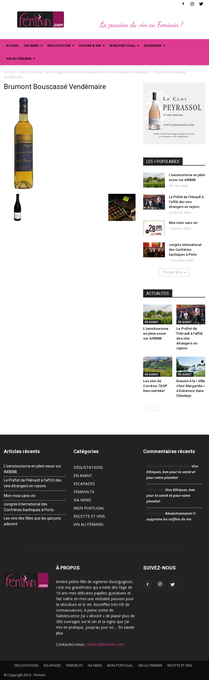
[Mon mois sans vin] (154, 227)
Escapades (152, 45)
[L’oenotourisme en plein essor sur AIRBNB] (154, 180)
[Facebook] (183, 4)
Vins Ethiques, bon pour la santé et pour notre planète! (172, 472)
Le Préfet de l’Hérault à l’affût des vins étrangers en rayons (186, 202)
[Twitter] (201, 4)
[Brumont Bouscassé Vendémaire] (24, 188)
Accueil (12, 45)
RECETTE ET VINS (89, 516)
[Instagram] (192, 4)
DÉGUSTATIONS (88, 467)
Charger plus (172, 272)
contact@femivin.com (105, 644)
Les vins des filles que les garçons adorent (32, 521)
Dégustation (58, 45)
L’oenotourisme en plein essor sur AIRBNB (155, 333)
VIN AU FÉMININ (18, 58)
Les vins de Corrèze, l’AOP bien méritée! (155, 386)
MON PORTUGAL (122, 45)
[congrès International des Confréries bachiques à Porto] (154, 249)
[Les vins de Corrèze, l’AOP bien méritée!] (157, 367)
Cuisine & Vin (90, 45)
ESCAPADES (84, 483)
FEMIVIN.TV (83, 491)
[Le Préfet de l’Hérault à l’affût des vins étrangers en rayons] (154, 202)
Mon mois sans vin (183, 223)
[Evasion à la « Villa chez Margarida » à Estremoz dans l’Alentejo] (190, 367)
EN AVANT (152, 322)
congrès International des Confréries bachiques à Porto (185, 250)
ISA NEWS (31, 45)
